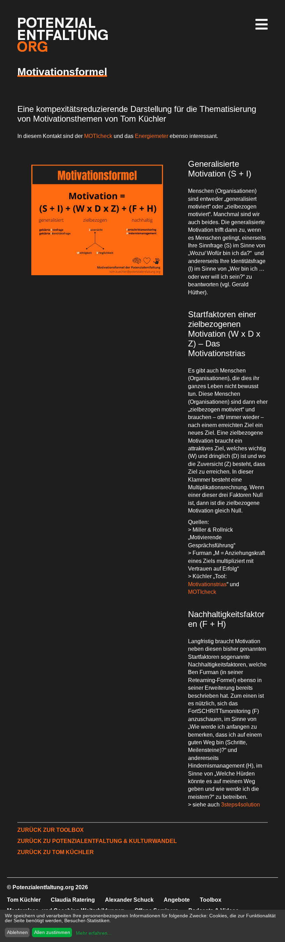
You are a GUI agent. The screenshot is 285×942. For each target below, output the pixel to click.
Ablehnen (17, 932)
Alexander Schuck (129, 900)
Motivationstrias (207, 584)
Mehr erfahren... (94, 933)
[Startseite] (62, 50)
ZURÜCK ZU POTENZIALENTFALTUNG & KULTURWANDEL (97, 841)
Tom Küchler (24, 900)
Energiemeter (152, 136)
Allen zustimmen (52, 932)
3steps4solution (240, 805)
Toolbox (210, 900)
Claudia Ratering (73, 900)
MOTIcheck (99, 136)
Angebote (177, 900)
